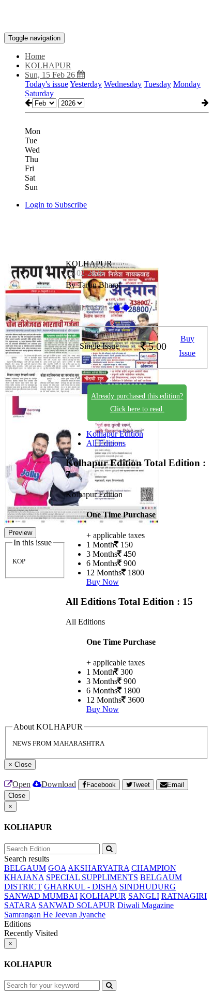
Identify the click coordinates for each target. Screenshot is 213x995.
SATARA (20, 905)
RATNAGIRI (184, 896)
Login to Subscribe (56, 204)
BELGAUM (25, 868)
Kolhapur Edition (114, 433)
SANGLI (143, 896)
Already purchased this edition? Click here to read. (137, 402)
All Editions (106, 443)
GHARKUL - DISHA (80, 886)
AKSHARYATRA (98, 868)
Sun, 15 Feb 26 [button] (51, 74)
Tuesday (157, 84)
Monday (187, 84)
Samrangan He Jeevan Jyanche (54, 914)
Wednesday (123, 84)
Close (16, 795)
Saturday (39, 93)
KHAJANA (24, 877)
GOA (57, 868)
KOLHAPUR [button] (48, 65)
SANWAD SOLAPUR (76, 905)
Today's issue (46, 84)
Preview (20, 533)
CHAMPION (153, 868)
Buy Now (102, 581)
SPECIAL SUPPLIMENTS (92, 877)
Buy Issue (187, 346)
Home (35, 56)
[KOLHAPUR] (106, 17)
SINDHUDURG (147, 886)
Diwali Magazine (145, 905)
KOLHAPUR (103, 896)
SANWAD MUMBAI (41, 896)
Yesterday (86, 84)
